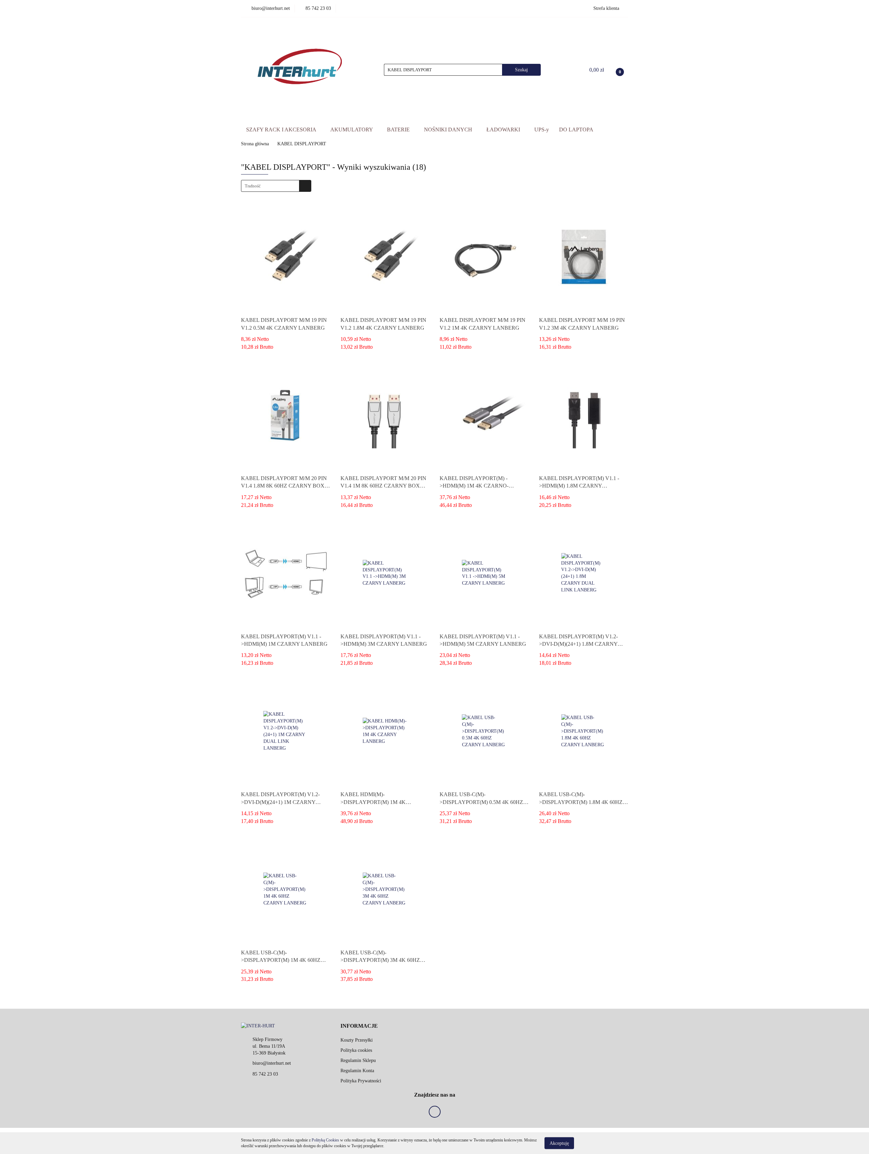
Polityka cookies (356, 1050)
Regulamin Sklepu (358, 1060)
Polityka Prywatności (360, 1080)
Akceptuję (559, 1143)
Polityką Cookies (325, 1140)
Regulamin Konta (357, 1070)
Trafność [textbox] (253, 185)
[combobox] (276, 186)
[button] (359, 1026)
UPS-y (541, 129)
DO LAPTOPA (576, 129)
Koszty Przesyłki (356, 1040)
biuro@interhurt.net (272, 1063)
